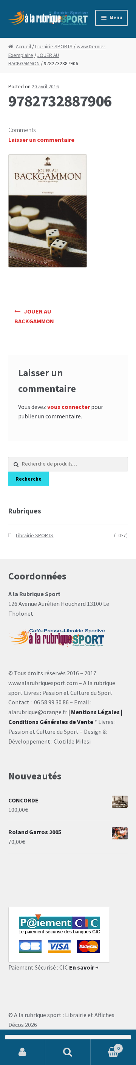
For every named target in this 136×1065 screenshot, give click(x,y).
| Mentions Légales (94, 712)
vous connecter (68, 406)
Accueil (23, 46)
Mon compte (22, 1052)
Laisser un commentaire (41, 139)
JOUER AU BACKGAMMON (34, 316)
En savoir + (84, 967)
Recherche (28, 479)
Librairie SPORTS (54, 46)
